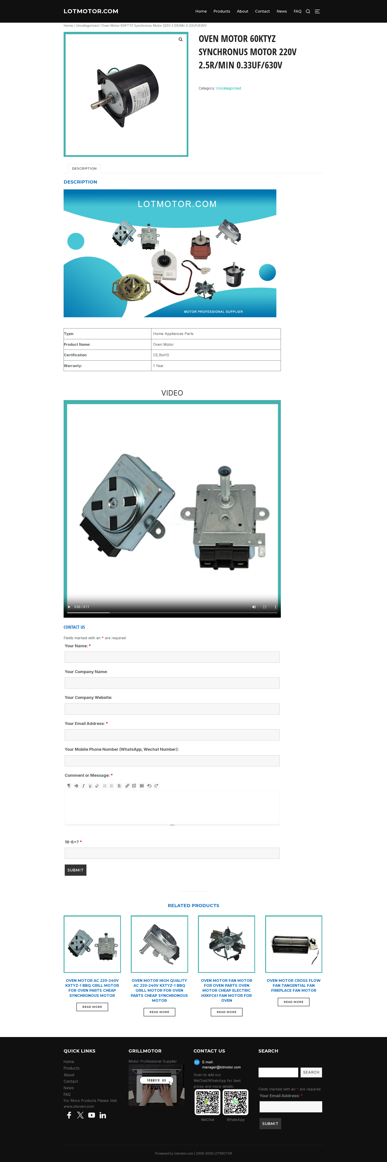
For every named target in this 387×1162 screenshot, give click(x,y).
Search (311, 1072)
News (282, 11)
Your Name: (78, 645)
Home (201, 11)
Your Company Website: (88, 697)
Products (221, 11)
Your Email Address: (86, 723)
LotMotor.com (91, 11)
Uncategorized (87, 26)
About (242, 11)
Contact (262, 11)
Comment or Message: (89, 775)
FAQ (297, 11)
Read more (92, 1007)
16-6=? (73, 842)
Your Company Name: (86, 671)
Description (84, 168)
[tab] (84, 168)
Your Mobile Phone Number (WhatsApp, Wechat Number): (122, 749)
